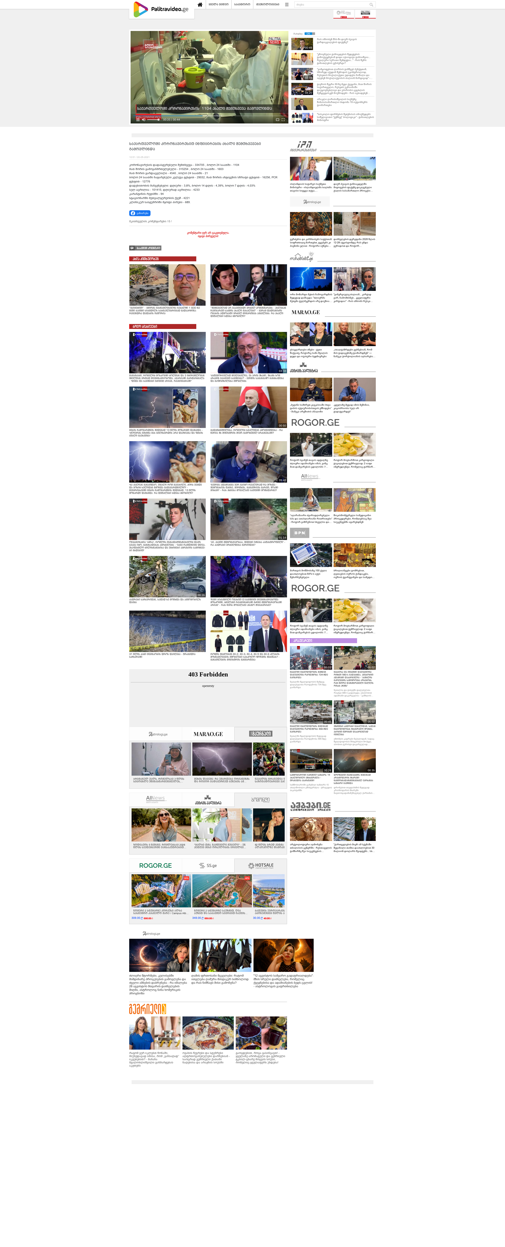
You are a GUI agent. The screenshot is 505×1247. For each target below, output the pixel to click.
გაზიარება (142, 213)
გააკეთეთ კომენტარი (148, 248)
